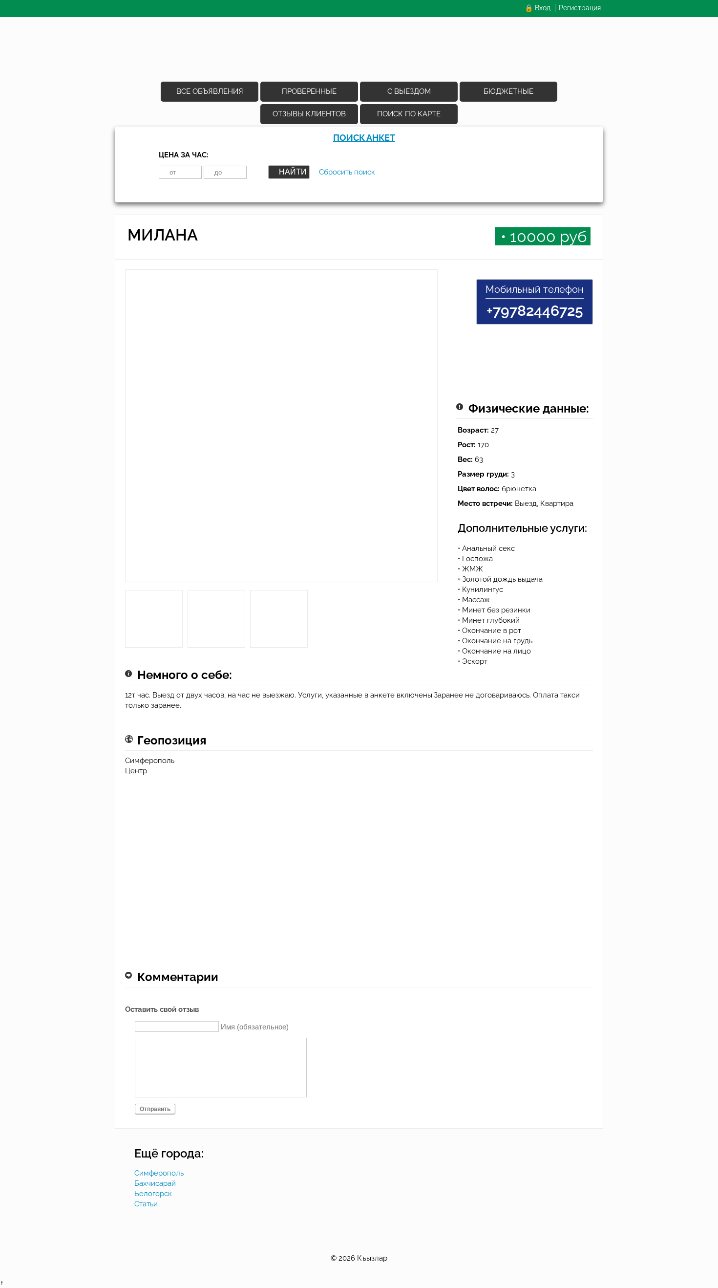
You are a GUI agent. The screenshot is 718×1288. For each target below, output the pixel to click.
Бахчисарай (155, 1183)
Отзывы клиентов (309, 113)
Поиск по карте (409, 113)
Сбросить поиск (347, 172)
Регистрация (580, 8)
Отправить (155, 1109)
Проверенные (309, 91)
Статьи (146, 1204)
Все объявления (209, 91)
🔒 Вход (537, 8)
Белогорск (153, 1193)
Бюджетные (508, 91)
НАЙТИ (293, 172)
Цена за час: (184, 155)
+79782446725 (534, 310)
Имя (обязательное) (255, 1026)
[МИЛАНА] (281, 429)
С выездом (409, 91)
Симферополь (159, 1173)
